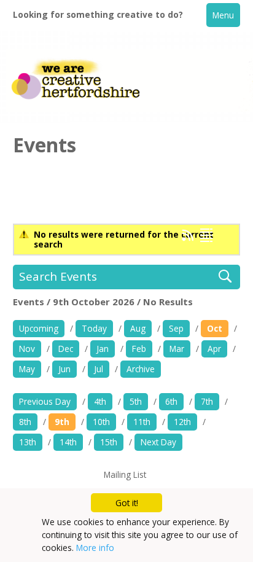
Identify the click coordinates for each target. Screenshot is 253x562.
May (27, 369)
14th (68, 442)
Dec (65, 348)
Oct (214, 328)
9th (62, 421)
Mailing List (125, 474)
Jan (102, 348)
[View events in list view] (206, 235)
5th (136, 401)
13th (27, 442)
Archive (140, 369)
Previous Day (45, 401)
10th (101, 421)
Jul (98, 369)
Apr (214, 348)
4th (100, 401)
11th (141, 421)
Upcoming (38, 328)
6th (171, 401)
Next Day (158, 442)
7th (207, 401)
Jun (64, 369)
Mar (176, 348)
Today (94, 328)
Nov (27, 348)
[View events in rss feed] (188, 237)
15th (108, 442)
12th (182, 421)
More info (95, 547)
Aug (138, 328)
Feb (139, 348)
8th (25, 421)
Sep (176, 328)
